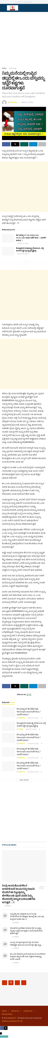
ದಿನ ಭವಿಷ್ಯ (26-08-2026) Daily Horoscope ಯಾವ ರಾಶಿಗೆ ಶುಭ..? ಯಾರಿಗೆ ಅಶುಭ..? (29, 737)
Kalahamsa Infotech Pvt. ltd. (12, 1021)
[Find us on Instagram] (17, 982)
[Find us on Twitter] (10, 982)
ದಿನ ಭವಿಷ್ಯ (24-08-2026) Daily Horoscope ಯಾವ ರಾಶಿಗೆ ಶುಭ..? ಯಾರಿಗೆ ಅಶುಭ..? (29, 765)
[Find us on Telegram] (23, 982)
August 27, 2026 (22, 243)
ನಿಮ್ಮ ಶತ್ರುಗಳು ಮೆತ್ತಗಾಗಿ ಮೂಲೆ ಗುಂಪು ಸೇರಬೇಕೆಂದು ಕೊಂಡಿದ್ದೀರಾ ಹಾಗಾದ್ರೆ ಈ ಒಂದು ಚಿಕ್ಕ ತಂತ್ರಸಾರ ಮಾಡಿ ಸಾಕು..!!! (27, 916)
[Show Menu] (3, 8)
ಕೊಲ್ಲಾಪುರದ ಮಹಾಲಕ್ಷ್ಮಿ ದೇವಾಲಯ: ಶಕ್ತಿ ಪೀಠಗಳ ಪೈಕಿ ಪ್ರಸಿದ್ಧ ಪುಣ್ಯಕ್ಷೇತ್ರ (30, 249)
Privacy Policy (7, 1014)
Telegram (4, 1036)
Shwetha (13, 102)
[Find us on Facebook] (4, 982)
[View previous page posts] (22, 263)
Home (4, 68)
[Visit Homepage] (12, 8)
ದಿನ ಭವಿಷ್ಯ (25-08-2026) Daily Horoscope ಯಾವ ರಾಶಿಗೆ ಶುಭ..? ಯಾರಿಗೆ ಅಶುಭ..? (29, 751)
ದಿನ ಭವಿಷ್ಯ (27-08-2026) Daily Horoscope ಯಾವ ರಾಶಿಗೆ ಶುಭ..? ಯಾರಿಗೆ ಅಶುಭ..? (31, 238)
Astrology (12, 68)
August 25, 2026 (33, 758)
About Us (15, 1011)
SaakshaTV (12, 1018)
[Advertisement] (24, 39)
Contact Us (28, 1011)
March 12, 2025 (27, 102)
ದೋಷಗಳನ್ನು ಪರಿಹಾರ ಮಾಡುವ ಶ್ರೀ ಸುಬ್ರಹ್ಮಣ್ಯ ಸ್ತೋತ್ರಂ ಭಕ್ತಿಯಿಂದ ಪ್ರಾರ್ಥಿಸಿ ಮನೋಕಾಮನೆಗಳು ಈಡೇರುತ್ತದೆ (26, 930)
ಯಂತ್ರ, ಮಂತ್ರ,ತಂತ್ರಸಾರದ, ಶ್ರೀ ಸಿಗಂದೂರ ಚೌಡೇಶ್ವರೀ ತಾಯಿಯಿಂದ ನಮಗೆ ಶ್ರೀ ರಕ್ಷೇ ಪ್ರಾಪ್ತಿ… (26, 943)
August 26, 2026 (22, 254)
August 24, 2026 (33, 772)
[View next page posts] (26, 263)
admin (21, 729)
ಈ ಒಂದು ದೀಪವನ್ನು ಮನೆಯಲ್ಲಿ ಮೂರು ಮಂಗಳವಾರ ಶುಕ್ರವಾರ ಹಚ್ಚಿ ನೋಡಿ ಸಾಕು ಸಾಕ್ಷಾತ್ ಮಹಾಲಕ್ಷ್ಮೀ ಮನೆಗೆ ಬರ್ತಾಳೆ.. (27, 956)
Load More (24, 780)
